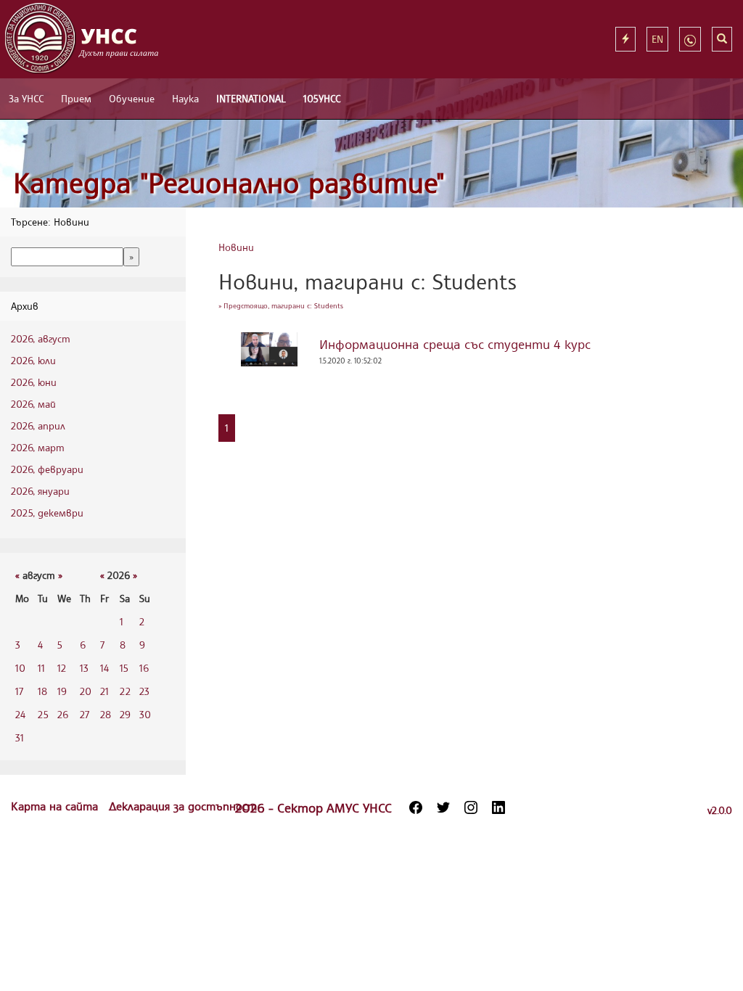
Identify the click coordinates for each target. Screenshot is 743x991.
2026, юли (33, 360)
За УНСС (26, 98)
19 (62, 691)
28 (105, 714)
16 (144, 668)
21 (104, 691)
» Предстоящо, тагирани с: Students (280, 305)
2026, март (38, 447)
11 (41, 668)
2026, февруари (47, 469)
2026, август (40, 338)
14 (104, 668)
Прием (76, 98)
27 (84, 714)
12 (61, 668)
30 (145, 714)
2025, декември (47, 512)
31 (19, 737)
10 (20, 668)
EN (657, 39)
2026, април (38, 425)
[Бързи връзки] (625, 39)
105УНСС (321, 98)
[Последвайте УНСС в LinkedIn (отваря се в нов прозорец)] (498, 807)
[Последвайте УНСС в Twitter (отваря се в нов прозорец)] (443, 807)
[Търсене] (722, 39)
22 (125, 691)
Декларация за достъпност (183, 806)
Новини (236, 247)
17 (19, 691)
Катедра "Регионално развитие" (229, 182)
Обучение (132, 98)
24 (20, 714)
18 (42, 691)
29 (125, 714)
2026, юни (34, 382)
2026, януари (40, 491)
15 (124, 668)
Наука (185, 98)
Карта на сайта (56, 806)
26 (62, 714)
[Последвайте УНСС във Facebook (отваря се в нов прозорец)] (415, 807)
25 (43, 714)
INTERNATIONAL (251, 98)
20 (85, 691)
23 (144, 691)
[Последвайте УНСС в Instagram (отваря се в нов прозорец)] (470, 807)
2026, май (33, 404)
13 (84, 668)
